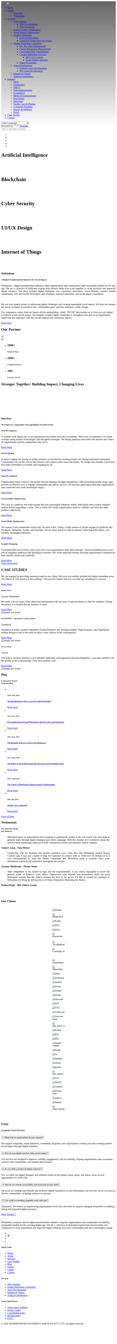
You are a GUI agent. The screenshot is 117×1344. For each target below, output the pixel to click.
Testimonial (19, 16)
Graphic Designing (22, 35)
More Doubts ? (8, 1214)
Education (18, 101)
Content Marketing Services (33, 54)
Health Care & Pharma (24, 104)
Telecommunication (22, 90)
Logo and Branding (29, 38)
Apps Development (22, 65)
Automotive (19, 84)
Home (10, 7)
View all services (9, 563)
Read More (6, 447)
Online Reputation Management (35, 49)
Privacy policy (14, 1310)
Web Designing (27, 27)
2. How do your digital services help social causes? (25, 1153)
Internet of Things (22, 73)
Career (10, 1269)
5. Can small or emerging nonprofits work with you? (25, 1200)
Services (11, 18)
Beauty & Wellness (22, 109)
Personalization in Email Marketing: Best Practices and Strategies (35, 722)
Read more (6, 323)
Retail (16, 112)
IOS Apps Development (31, 71)
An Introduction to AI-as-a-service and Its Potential (29, 701)
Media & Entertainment (24, 95)
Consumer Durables (23, 106)
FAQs (10, 1318)
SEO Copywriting (34, 57)
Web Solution (20, 21)
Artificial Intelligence (23, 76)
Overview (18, 13)
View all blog (7, 816)
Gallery (10, 1267)
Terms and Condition (17, 1307)
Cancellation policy (16, 1313)
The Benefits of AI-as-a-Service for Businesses (26, 743)
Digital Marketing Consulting (27, 43)
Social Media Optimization (26, 32)
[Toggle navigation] (7, 3)
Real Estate (18, 98)
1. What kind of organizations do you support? (22, 1137)
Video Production (28, 62)
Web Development (28, 24)
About (10, 10)
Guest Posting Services (37, 60)
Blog (9, 1264)
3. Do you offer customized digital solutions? (22, 1169)
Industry (11, 79)
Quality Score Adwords (17, 805)
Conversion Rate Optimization (34, 51)
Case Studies (13, 115)
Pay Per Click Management (33, 46)
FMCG (16, 87)
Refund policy (14, 1315)
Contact (11, 117)
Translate (24, 126)
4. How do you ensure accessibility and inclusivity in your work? (30, 1185)
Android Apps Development (33, 68)
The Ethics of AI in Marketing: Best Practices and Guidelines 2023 (35, 763)
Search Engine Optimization (27, 29)
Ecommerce (19, 93)
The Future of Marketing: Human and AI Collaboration (31, 784)
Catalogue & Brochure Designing (36, 40)
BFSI (16, 82)
